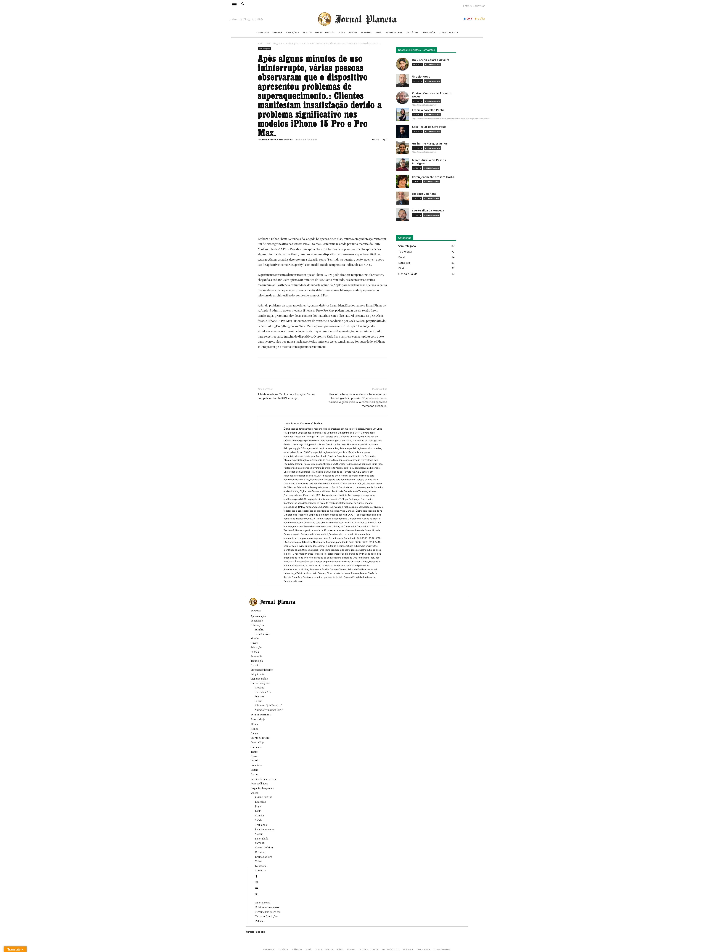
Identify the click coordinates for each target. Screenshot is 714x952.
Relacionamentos (264, 829)
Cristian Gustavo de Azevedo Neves (431, 94)
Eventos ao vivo (263, 856)
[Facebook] (261, 148)
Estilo (258, 810)
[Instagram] (256, 882)
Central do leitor (264, 847)
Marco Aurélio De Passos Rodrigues (429, 161)
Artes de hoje (258, 719)
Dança (254, 733)
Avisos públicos (259, 783)
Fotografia (260, 865)
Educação (260, 801)
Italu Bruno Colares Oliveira (277, 139)
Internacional (262, 902)
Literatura (256, 747)
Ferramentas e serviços (267, 911)
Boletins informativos (267, 907)
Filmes (254, 728)
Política (259, 920)
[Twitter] (270, 148)
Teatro (254, 751)
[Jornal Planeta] (357, 19)
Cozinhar (260, 852)
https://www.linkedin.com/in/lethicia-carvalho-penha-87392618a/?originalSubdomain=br (451, 118)
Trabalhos (261, 824)
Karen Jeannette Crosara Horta (433, 177)
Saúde (258, 820)
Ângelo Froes (421, 76)
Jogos (258, 806)
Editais (254, 769)
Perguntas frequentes (262, 788)
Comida (259, 815)
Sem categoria (274, 43)
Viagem (259, 833)
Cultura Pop (257, 742)
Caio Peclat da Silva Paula (429, 127)
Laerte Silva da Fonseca (428, 210)
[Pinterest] (278, 148)
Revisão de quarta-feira (263, 779)
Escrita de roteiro (260, 737)
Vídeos (254, 792)
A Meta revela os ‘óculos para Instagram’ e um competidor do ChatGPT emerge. (286, 396)
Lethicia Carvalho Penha (428, 110)
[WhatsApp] (287, 148)
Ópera (254, 756)
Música (254, 723)
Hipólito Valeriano (424, 193)
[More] (296, 148)
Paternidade (261, 838)
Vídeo (258, 861)
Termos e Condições (266, 916)
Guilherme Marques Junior (429, 143)
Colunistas (256, 765)
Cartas (254, 774)
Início (260, 43)
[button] (242, 3)
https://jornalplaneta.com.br (424, 105)
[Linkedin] (256, 888)
